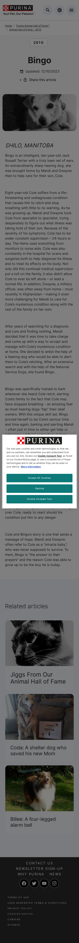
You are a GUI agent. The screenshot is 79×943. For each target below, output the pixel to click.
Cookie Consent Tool (39, 499)
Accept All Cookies (39, 477)
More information (31, 466)
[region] (39, 471)
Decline (39, 488)
